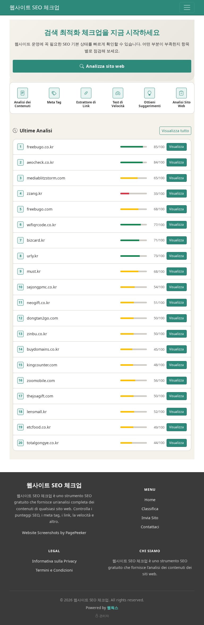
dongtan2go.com (42, 318)
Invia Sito (150, 517)
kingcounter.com (42, 364)
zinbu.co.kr (37, 333)
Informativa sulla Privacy (54, 561)
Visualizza (176, 146)
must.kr (34, 271)
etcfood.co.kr (39, 427)
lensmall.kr (37, 411)
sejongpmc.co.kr (42, 287)
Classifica (150, 508)
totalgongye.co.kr (43, 442)
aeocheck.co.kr (40, 162)
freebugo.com (39, 209)
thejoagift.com (40, 396)
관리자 (104, 616)
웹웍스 (112, 607)
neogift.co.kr (38, 302)
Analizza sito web (104, 66)
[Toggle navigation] (187, 7)
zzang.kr (34, 193)
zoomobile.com (41, 380)
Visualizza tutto (175, 130)
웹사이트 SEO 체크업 (35, 7)
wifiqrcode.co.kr (41, 224)
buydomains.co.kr (43, 349)
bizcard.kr (36, 240)
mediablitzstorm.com (46, 178)
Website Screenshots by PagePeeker (54, 532)
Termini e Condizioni (54, 570)
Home (149, 499)
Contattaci (150, 526)
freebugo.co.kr (40, 146)
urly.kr (32, 255)
